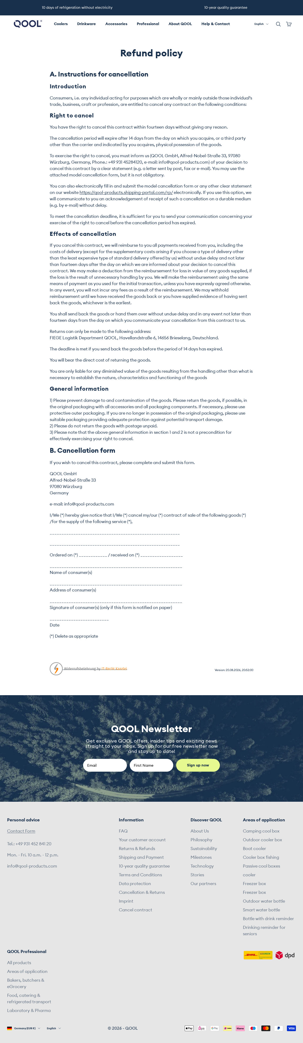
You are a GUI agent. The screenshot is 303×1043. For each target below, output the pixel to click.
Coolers (61, 24)
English (259, 24)
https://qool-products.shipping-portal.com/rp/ (126, 192)
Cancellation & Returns (142, 892)
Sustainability (204, 848)
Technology (202, 866)
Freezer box (254, 884)
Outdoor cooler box (262, 840)
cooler (249, 875)
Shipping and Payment (141, 857)
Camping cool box (261, 831)
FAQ (123, 831)
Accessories (116, 24)
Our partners (203, 884)
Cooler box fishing (261, 857)
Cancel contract (135, 910)
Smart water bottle (261, 910)
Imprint (126, 901)
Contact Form (21, 831)
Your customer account (142, 840)
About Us (200, 831)
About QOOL (180, 24)
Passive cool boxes (261, 866)
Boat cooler (254, 848)
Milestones (201, 857)
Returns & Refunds (137, 848)
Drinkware (86, 24)
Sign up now (198, 765)
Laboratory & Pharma (29, 1010)
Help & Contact (215, 24)
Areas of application (27, 971)
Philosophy (201, 840)
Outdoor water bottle (264, 901)
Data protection (135, 884)
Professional (148, 24)
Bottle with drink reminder (268, 919)
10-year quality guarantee (144, 866)
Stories (197, 875)
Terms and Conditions (140, 875)
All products (19, 963)
